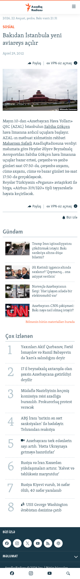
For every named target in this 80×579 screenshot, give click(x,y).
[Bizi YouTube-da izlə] (49, 573)
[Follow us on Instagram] (17, 543)
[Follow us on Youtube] (38, 543)
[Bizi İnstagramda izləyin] (31, 573)
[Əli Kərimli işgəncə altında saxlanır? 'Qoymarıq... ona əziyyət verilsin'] (17, 272)
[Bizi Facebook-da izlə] (12, 573)
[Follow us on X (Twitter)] (27, 543)
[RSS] (48, 543)
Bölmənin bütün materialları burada (50, 322)
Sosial (8, 27)
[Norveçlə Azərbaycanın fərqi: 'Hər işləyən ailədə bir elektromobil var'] (17, 291)
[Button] (34, 63)
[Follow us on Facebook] (7, 543)
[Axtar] (68, 573)
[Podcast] (58, 543)
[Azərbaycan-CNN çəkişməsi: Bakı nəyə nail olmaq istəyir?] (17, 310)
